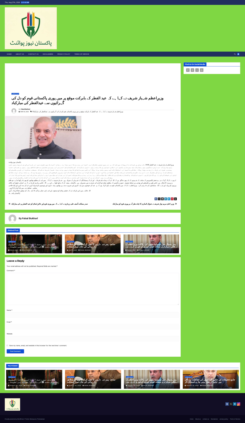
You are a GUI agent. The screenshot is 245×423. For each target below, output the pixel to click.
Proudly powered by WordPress (14, 419)
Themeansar (41, 419)
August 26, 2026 (16, 385)
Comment (11, 271)
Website (9, 334)
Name (9, 310)
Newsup (32, 419)
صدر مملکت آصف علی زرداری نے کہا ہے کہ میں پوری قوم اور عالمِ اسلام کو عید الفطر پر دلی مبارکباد (49, 204)
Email (9, 322)
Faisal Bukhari (25, 109)
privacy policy (63, 54)
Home (9, 54)
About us (20, 54)
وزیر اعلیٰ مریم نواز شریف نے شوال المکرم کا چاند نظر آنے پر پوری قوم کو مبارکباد (143, 204)
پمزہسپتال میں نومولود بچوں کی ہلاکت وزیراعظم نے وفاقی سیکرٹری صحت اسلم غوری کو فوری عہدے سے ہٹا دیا (150, 246)
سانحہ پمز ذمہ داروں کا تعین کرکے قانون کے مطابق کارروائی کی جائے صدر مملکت (91, 245)
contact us (33, 54)
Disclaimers (48, 54)
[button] (235, 54)
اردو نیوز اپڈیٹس (15, 93)
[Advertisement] (92, 76)
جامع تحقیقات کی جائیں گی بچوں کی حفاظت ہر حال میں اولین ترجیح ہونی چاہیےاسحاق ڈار (210, 380)
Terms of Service (81, 54)
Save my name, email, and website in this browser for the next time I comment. (38, 345)
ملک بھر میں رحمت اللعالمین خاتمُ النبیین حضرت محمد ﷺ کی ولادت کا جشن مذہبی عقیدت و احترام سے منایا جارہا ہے (32, 246)
